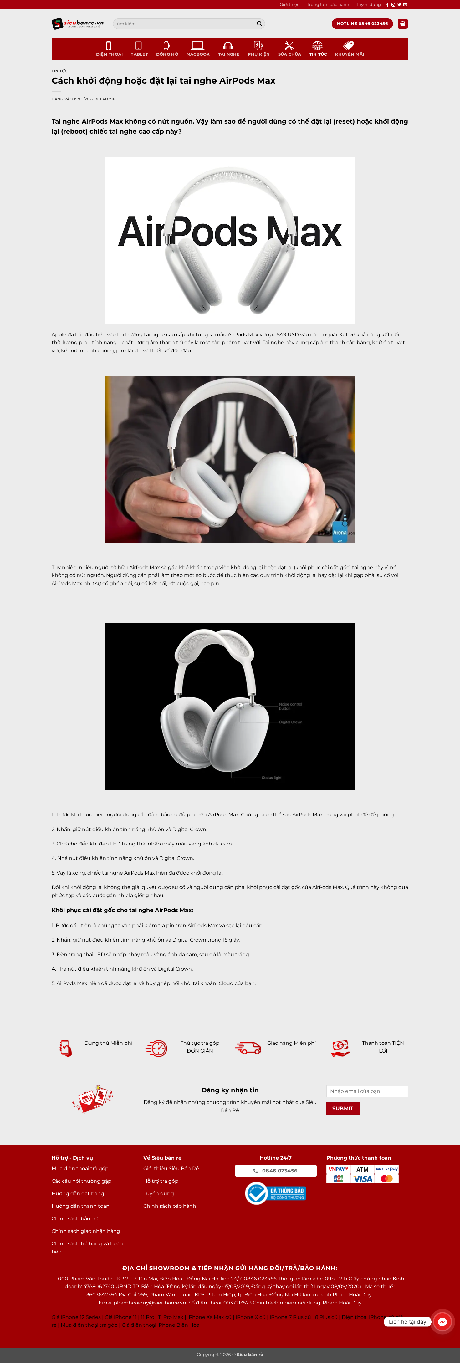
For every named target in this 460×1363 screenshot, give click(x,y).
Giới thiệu (290, 4)
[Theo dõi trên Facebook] (387, 5)
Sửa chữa (289, 54)
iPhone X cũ (251, 1317)
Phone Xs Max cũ (210, 1317)
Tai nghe (229, 54)
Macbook (198, 54)
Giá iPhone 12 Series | (78, 1317)
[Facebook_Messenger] (442, 1321)
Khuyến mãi (349, 54)
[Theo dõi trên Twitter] (399, 5)
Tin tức (318, 54)
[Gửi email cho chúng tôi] (405, 5)
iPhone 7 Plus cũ (290, 1317)
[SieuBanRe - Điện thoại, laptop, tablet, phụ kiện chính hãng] (78, 23)
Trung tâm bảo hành (328, 4)
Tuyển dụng (368, 4)
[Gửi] (259, 23)
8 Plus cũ (326, 1317)
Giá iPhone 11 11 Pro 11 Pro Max (144, 1317)
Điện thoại (109, 54)
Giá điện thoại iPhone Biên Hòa (160, 1325)
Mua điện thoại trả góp (89, 1325)
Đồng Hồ (167, 54)
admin (109, 99)
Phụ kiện (259, 54)
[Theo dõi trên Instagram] (393, 5)
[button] (403, 24)
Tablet (139, 54)
